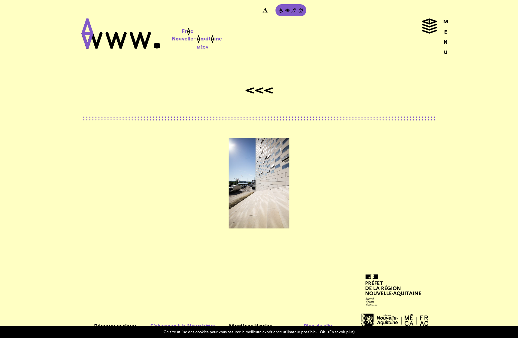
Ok (322, 331)
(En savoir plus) (341, 331)
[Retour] (259, 90)
